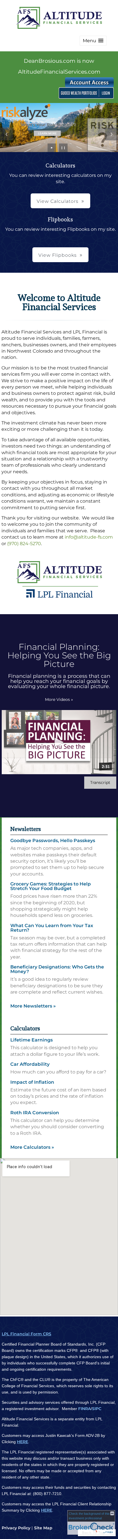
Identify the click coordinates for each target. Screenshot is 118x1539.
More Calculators (32, 1147)
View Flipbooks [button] (57, 255)
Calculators (25, 1028)
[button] (93, 41)
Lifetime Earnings (31, 1040)
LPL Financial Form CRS (26, 1333)
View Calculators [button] (57, 201)
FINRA (84, 1408)
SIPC (96, 1408)
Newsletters (25, 829)
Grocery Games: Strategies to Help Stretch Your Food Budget (50, 886)
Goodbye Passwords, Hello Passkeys (52, 840)
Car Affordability (30, 1064)
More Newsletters (33, 1006)
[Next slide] (111, 134)
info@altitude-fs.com (89, 537)
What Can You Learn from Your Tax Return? (51, 928)
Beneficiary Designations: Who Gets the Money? (57, 969)
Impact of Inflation (32, 1082)
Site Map (43, 1527)
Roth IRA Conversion (34, 1112)
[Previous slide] (6, 134)
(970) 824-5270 (24, 543)
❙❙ (63, 147)
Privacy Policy (16, 1527)
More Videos (59, 699)
